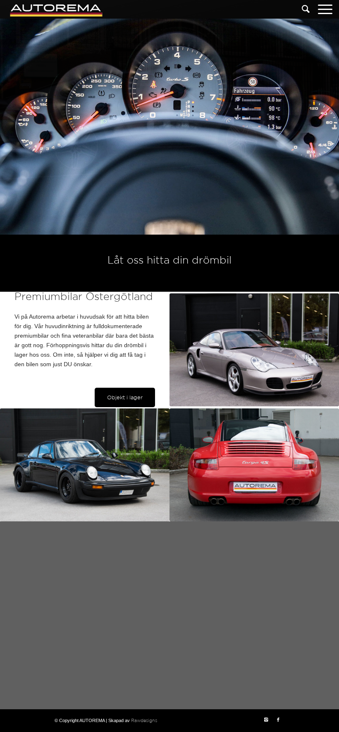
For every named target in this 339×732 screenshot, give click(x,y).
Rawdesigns (144, 721)
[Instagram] (266, 720)
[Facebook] (278, 720)
